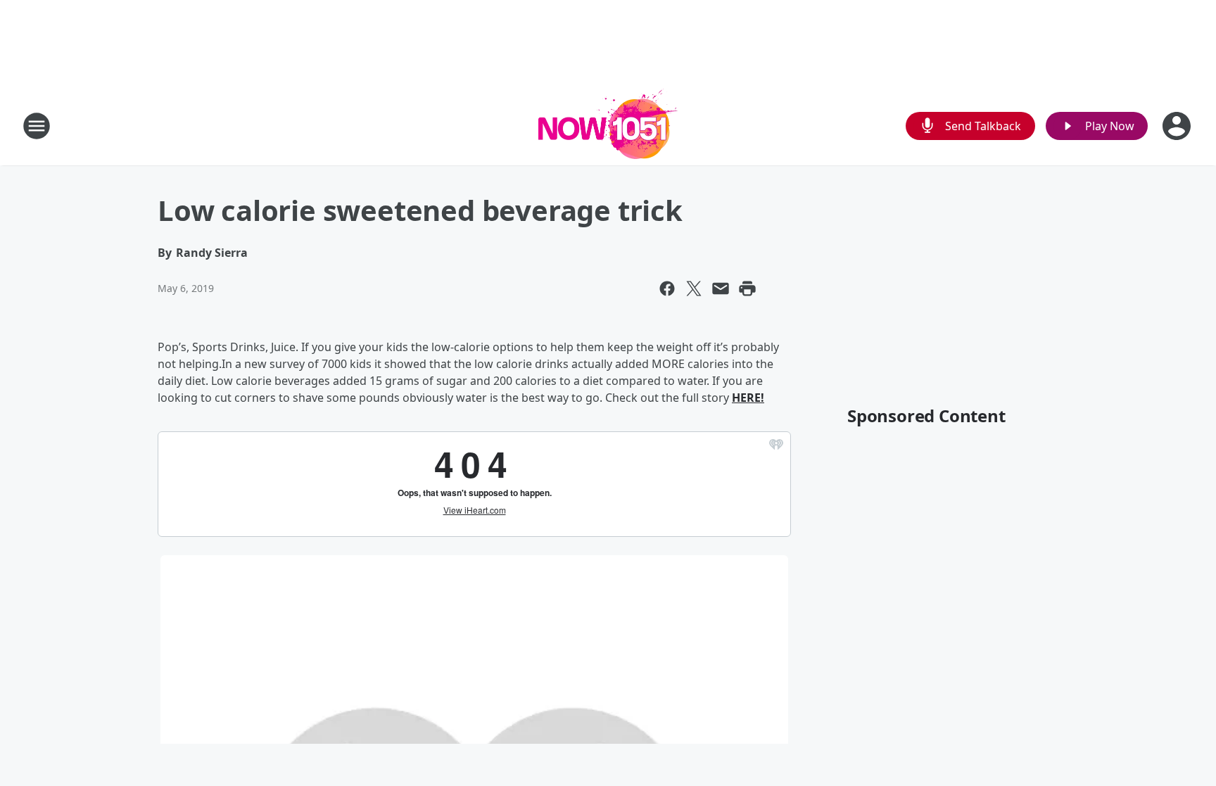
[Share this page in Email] (720, 288)
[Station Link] (608, 126)
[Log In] (1178, 126)
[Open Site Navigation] (37, 126)
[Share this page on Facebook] (667, 288)
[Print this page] (747, 288)
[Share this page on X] (694, 288)
